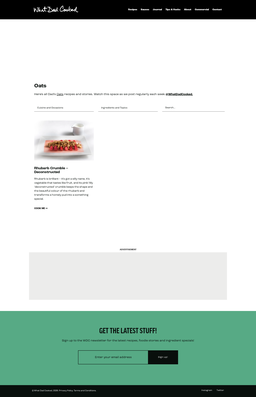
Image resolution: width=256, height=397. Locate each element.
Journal (157, 9)
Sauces (145, 9)
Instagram (206, 390)
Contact (217, 9)
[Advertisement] (128, 46)
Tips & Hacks (172, 9)
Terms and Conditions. (85, 391)
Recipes (132, 9)
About (187, 9)
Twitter (220, 390)
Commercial (202, 9)
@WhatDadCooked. (179, 94)
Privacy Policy (66, 391)
